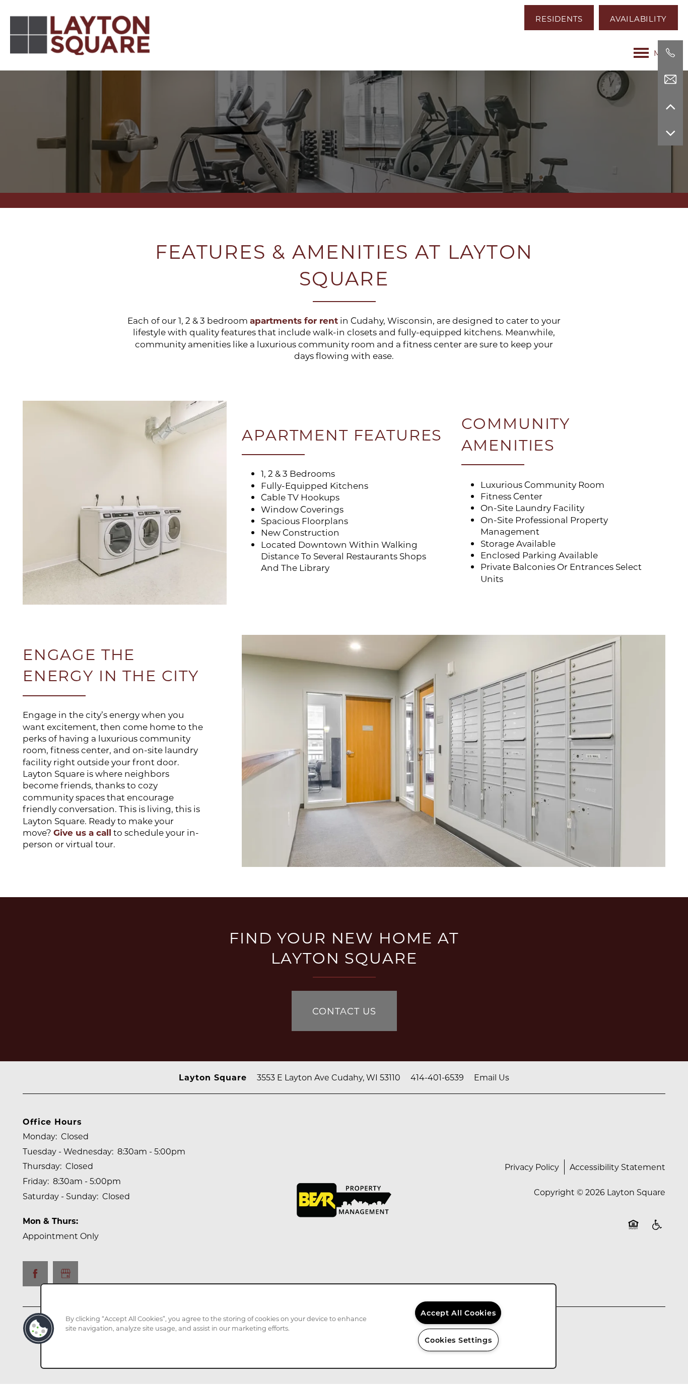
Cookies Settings (458, 1340)
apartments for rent (294, 320)
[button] (559, 17)
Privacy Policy (532, 1166)
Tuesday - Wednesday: (68, 1151)
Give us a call (82, 832)
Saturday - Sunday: (60, 1196)
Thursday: (42, 1165)
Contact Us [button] (344, 1011)
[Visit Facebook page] (35, 1273)
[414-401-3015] (670, 52)
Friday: (36, 1181)
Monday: (40, 1136)
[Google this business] (65, 1273)
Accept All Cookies (458, 1313)
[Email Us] (670, 79)
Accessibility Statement (617, 1166)
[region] (298, 1326)
